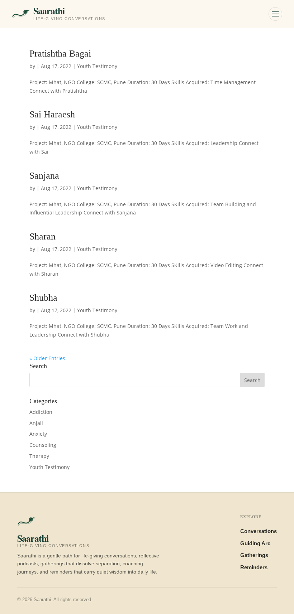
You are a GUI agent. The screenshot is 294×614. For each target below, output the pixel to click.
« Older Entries (47, 358)
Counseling (42, 444)
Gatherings (254, 555)
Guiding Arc (255, 543)
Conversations (258, 531)
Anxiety (38, 433)
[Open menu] (275, 14)
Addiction (40, 411)
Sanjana (44, 175)
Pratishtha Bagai (60, 53)
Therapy (39, 456)
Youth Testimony (97, 66)
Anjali (36, 423)
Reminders (253, 567)
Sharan (42, 236)
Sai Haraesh (52, 114)
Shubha (43, 298)
